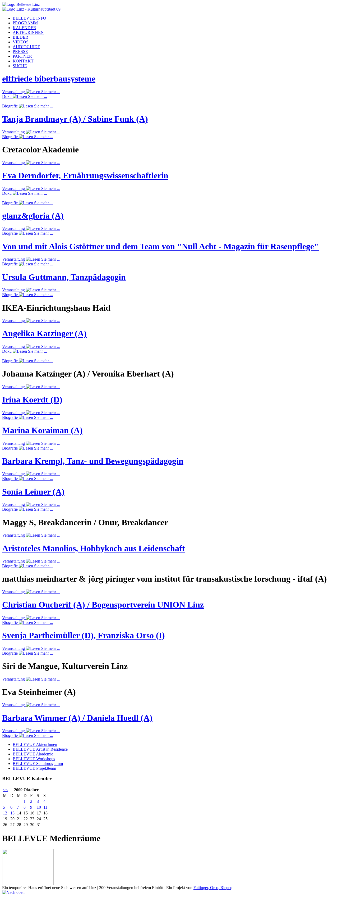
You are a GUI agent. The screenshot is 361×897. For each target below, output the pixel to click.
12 (5, 813)
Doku (7, 96)
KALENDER (24, 27)
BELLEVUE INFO (29, 18)
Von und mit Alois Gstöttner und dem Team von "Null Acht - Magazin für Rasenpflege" (160, 246)
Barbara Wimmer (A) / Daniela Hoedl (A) (77, 718)
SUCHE (20, 66)
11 (45, 807)
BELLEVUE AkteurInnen (35, 744)
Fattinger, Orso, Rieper (212, 887)
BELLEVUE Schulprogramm (38, 763)
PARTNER (22, 56)
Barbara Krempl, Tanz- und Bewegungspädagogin (92, 461)
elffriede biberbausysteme (48, 78)
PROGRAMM (25, 23)
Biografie (10, 106)
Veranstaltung (14, 91)
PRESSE (20, 51)
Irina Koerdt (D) (32, 399)
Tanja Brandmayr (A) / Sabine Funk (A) (75, 119)
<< (5, 789)
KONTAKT (23, 61)
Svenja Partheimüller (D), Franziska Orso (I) (83, 635)
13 (12, 813)
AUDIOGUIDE (26, 46)
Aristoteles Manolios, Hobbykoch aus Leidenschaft (93, 548)
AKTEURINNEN (28, 32)
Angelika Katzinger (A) (44, 333)
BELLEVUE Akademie (33, 754)
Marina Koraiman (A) (42, 430)
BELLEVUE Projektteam (34, 768)
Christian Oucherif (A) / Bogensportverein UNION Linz (103, 604)
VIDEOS (21, 42)
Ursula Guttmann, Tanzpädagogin (64, 277)
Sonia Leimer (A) (33, 491)
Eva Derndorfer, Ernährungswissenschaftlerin (85, 175)
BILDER (20, 37)
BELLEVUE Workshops (34, 758)
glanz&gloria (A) (33, 215)
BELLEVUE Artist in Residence (40, 749)
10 (39, 807)
